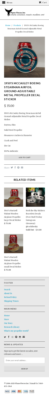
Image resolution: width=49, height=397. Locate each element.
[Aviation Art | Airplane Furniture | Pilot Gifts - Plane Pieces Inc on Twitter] (5, 337)
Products (17, 25)
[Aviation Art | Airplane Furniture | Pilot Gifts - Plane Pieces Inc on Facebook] (9, 337)
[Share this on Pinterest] (18, 167)
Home (7, 315)
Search (7, 289)
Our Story (8, 323)
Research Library (11, 327)
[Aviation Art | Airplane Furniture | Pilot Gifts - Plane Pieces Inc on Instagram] (20, 337)
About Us (8, 293)
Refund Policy (10, 297)
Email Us (34, 383)
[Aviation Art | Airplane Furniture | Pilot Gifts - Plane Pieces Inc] (24, 12)
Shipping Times (11, 301)
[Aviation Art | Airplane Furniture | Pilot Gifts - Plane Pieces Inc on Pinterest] (16, 337)
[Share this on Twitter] (11, 167)
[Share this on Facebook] (14, 167)
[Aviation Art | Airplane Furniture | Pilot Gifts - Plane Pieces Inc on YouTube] (12, 337)
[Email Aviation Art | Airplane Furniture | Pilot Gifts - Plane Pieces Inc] (24, 337)
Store (6, 319)
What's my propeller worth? (16, 331)
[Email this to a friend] (21, 167)
